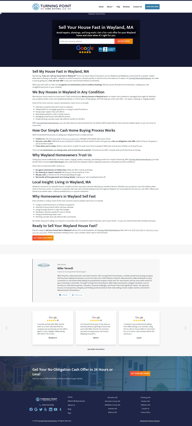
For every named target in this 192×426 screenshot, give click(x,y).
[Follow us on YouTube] (56, 409)
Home (101, 6)
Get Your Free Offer (140, 373)
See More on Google (96, 349)
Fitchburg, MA (145, 397)
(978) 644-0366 (152, 6)
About (109, 6)
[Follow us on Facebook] (31, 409)
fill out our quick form (71, 138)
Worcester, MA (113, 397)
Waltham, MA (145, 405)
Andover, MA (112, 408)
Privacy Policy (145, 412)
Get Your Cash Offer (43, 237)
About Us (71, 405)
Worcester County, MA (112, 401)
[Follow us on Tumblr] (61, 409)
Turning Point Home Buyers (47, 420)
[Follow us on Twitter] (41, 409)
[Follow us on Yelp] (46, 409)
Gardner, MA (145, 401)
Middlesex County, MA (112, 405)
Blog (69, 409)
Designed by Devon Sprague (150, 420)
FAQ (118, 6)
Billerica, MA (112, 412)
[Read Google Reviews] (36, 409)
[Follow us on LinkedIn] (51, 409)
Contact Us (145, 408)
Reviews (126, 6)
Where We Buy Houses (76, 401)
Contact (137, 6)
